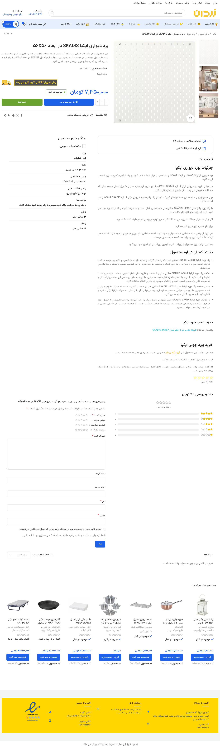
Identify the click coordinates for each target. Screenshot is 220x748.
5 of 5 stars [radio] (76, 415)
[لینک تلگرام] (5, 115)
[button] (202, 657)
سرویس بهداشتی (144, 627)
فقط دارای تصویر (40, 555)
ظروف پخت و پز (175, 630)
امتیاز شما (98, 415)
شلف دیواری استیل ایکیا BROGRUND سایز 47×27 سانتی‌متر (141, 623)
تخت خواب (13, 627)
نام (102, 501)
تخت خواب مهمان (20, 630)
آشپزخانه (179, 627)
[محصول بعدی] (4, 34)
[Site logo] (205, 13)
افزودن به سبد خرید (69, 102)
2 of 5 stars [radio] (84, 415)
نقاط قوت (100, 474)
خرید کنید (22, 102)
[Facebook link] (21, 115)
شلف (133, 627)
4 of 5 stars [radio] (78, 415)
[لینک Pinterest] (13, 115)
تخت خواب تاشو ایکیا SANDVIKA (18, 621)
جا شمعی (209, 630)
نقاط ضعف (99, 488)
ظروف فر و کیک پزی (50, 630)
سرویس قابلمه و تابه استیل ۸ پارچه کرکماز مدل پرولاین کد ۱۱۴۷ (110, 623)
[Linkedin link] (9, 115)
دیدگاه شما (98, 436)
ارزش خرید (99, 420)
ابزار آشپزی (107, 627)
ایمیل (101, 515)
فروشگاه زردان (172, 353)
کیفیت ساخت (97, 425)
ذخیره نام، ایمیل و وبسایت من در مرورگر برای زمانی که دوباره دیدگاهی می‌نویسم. (60, 529)
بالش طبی (74, 627)
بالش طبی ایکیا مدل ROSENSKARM (80, 621)
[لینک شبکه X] (17, 115)
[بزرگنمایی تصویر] (191, 118)
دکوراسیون (203, 34)
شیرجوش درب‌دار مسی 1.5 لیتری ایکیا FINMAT (173, 623)
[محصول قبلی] (11, 34)
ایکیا (99, 74)
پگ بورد (190, 34)
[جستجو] (52, 13)
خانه (214, 34)
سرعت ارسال (98, 430)
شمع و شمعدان (206, 627)
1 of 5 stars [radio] (86, 415)
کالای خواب (85, 627)
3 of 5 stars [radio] (81, 415)
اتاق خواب (86, 630)
